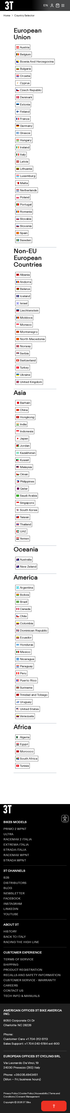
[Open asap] (53, 1106)
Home (6, 15)
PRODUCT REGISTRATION (22, 969)
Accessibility (41, 1093)
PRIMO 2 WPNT (15, 829)
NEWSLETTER (14, 893)
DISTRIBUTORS (15, 883)
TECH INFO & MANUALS (21, 996)
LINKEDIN (10, 909)
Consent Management (27, 1096)
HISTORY (10, 931)
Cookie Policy (26, 1093)
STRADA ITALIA (14, 849)
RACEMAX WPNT (16, 855)
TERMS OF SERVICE (18, 959)
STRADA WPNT (14, 860)
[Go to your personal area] (52, 5)
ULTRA (8, 834)
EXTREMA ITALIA (16, 844)
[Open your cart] (58, 5)
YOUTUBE (10, 914)
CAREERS (10, 985)
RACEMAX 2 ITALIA (17, 839)
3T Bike (27, 1102)
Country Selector (24, 15)
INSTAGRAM (12, 903)
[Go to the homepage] (9, 8)
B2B (6, 877)
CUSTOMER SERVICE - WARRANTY (29, 980)
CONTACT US (13, 990)
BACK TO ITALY (14, 936)
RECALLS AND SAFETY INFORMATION (32, 975)
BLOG (7, 888)
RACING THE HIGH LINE (21, 942)
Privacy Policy (10, 1093)
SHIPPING (10, 964)
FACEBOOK (11, 898)
